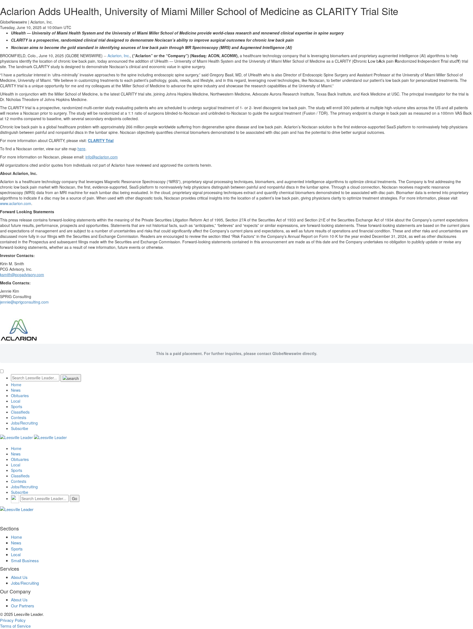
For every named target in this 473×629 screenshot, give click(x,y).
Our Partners (22, 605)
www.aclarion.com (15, 203)
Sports (16, 406)
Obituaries (20, 395)
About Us (19, 577)
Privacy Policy (13, 620)
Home (16, 384)
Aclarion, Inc (118, 55)
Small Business (25, 560)
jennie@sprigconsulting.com (24, 302)
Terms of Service (15, 626)
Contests (18, 417)
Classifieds (20, 412)
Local (15, 401)
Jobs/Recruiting (24, 423)
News (16, 390)
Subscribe (19, 428)
